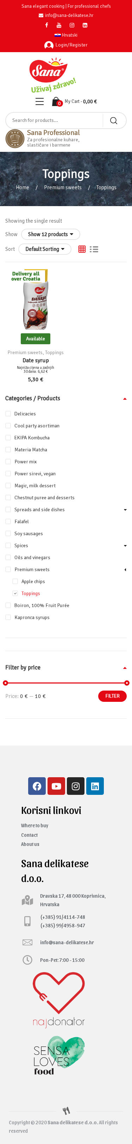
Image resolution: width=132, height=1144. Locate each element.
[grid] (82, 249)
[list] (94, 249)
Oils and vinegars (32, 558)
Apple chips (33, 582)
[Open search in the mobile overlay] (66, 120)
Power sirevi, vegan (35, 474)
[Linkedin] (95, 786)
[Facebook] (37, 786)
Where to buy (34, 825)
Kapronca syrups (32, 617)
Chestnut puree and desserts (44, 498)
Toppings (54, 352)
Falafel (21, 522)
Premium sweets (63, 187)
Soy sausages (28, 534)
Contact (29, 835)
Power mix (25, 462)
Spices (21, 546)
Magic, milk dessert (35, 486)
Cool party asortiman (36, 426)
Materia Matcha (30, 450)
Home (22, 187)
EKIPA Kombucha (32, 438)
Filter (112, 696)
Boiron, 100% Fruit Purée (41, 605)
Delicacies (25, 414)
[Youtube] (56, 786)
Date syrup (36, 360)
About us (30, 844)
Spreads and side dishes (39, 510)
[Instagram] (75, 786)
